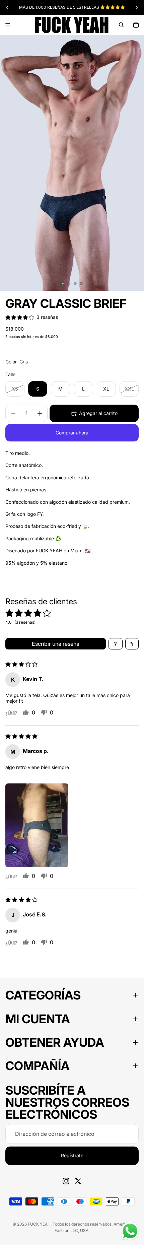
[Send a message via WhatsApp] (130, 1231)
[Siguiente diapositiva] (136, 7)
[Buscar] (121, 24)
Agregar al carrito (98, 413)
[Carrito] (136, 24)
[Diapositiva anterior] (7, 7)
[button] (36, 825)
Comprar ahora (72, 432)
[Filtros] (116, 643)
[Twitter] (78, 1181)
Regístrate (72, 1155)
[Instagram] (66, 1181)
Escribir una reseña (55, 643)
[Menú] (7, 24)
